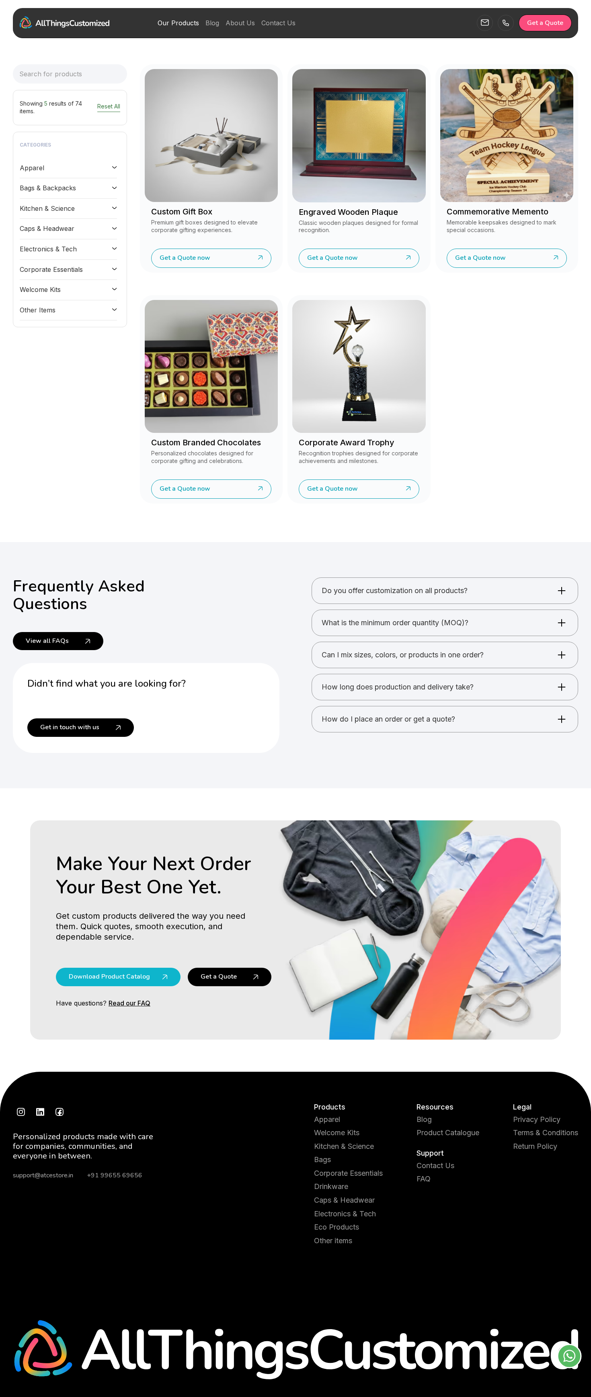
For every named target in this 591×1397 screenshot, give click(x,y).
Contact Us (435, 1165)
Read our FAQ (129, 1003)
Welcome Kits (336, 1132)
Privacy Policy (536, 1119)
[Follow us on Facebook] (59, 1112)
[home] (64, 23)
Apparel (327, 1119)
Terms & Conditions (545, 1132)
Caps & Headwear (344, 1200)
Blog (424, 1119)
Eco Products (336, 1227)
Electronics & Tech (345, 1213)
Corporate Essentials (348, 1173)
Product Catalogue (448, 1132)
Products (329, 1107)
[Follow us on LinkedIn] (40, 1112)
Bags (322, 1159)
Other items (333, 1240)
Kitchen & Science (344, 1146)
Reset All (108, 106)
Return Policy (535, 1146)
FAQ (424, 1179)
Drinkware (331, 1186)
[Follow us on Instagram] (21, 1112)
